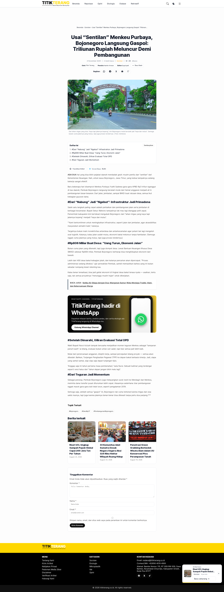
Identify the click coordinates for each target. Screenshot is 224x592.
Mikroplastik (94, 566)
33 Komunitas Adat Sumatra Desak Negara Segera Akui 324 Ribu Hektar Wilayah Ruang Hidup (111, 451)
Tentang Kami (48, 560)
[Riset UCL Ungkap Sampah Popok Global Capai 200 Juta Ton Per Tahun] (81, 431)
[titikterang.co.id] (56, 3)
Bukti (104, 169)
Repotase (88, 3)
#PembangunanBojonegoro (103, 411)
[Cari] (167, 3)
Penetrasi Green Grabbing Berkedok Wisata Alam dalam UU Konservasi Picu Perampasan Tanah (142, 451)
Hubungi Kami (48, 578)
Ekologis (111, 3)
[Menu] (179, 3)
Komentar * (75, 483)
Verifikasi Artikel (49, 575)
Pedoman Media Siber (51, 569)
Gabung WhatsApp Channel (86, 327)
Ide (90, 569)
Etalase (123, 3)
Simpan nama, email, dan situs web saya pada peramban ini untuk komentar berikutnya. (108, 520)
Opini (100, 3)
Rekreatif (135, 3)
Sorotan (88, 27)
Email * (73, 509)
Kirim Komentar (77, 525)
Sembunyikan (148, 145)
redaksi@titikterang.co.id (154, 560)
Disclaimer (46, 572)
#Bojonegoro (73, 411)
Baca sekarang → (201, 579)
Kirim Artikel (47, 563)
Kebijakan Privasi (49, 566)
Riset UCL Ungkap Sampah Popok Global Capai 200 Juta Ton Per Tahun (81, 449)
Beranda (76, 3)
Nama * (73, 501)
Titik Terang (90, 65)
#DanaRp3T (86, 411)
